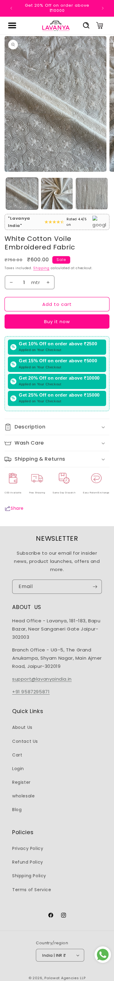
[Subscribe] (95, 587)
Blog (17, 810)
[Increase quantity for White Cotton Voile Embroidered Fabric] (48, 282)
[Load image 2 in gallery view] (57, 194)
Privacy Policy (27, 848)
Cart (17, 755)
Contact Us (25, 741)
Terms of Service (31, 890)
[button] (12, 25)
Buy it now (57, 321)
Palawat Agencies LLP (64, 978)
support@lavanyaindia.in (42, 679)
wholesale (23, 796)
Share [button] (17, 508)
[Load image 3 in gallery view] (92, 194)
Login (18, 769)
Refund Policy (27, 862)
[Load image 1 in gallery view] (22, 194)
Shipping (41, 268)
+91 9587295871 (31, 691)
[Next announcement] (102, 8)
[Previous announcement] (11, 8)
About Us (22, 727)
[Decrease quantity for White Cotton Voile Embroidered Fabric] (11, 282)
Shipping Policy (29, 876)
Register (21, 782)
